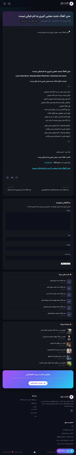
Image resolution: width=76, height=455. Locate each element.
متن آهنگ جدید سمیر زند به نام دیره (56, 294)
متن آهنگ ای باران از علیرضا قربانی (57, 313)
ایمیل (68, 245)
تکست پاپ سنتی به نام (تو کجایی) (57, 350)
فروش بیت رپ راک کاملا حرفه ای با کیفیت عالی (53, 330)
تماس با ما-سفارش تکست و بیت (64, 440)
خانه (72, 426)
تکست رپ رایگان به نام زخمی (58, 343)
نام (69, 235)
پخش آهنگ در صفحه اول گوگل (65, 437)
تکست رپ (34, 409)
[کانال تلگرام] (71, 411)
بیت (35, 416)
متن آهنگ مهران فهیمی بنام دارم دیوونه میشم (54, 300)
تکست (35, 407)
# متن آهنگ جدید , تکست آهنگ (29, 21)
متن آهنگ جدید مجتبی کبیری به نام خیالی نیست (51, 168)
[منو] (4, 4)
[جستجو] (9, 4)
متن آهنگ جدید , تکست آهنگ (28, 400)
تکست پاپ (34, 413)
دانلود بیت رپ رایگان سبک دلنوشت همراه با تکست (52, 363)
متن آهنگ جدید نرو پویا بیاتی (58, 281)
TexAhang (48, 162)
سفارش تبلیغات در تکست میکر (65, 444)
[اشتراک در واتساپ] (7, 177)
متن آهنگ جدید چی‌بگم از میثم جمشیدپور (55, 307)
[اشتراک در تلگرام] (12, 177)
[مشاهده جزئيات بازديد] (34, 452)
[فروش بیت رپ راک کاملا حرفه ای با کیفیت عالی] (69, 331)
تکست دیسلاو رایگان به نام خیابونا (57, 356)
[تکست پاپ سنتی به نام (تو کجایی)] (69, 351)
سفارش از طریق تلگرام (37, 383)
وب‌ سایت (67, 254)
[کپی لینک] (16, 177)
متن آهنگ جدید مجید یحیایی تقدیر (56, 287)
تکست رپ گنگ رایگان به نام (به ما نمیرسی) (54, 337)
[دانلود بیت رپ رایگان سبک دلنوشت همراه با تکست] (69, 364)
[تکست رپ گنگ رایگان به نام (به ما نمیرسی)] (69, 337)
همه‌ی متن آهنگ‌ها (68, 430)
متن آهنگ (34, 403)
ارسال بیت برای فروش (67, 433)
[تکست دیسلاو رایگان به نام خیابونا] (69, 357)
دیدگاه (68, 211)
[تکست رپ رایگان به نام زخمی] (69, 344)
